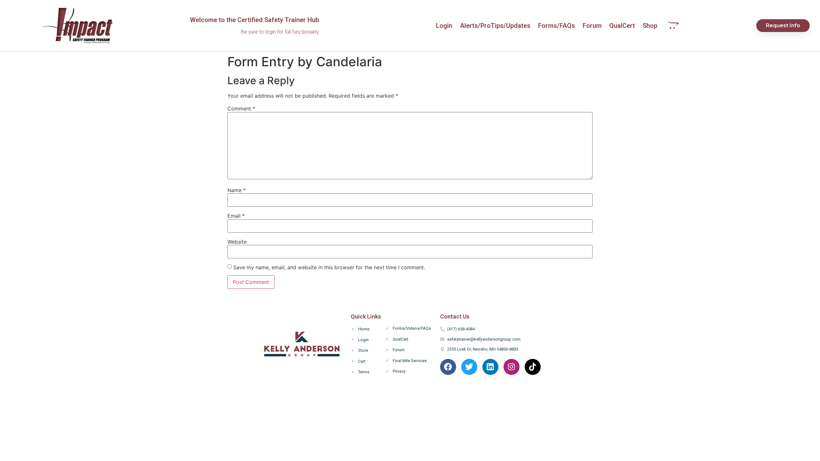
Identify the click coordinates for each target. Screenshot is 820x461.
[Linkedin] (490, 367)
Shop (650, 25)
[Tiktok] (533, 367)
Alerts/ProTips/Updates (495, 25)
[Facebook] (448, 367)
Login (444, 25)
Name (236, 190)
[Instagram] (512, 367)
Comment (241, 108)
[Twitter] (469, 367)
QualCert (622, 25)
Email (236, 215)
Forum (592, 25)
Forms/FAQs (556, 25)
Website (237, 241)
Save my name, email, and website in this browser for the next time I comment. (329, 267)
